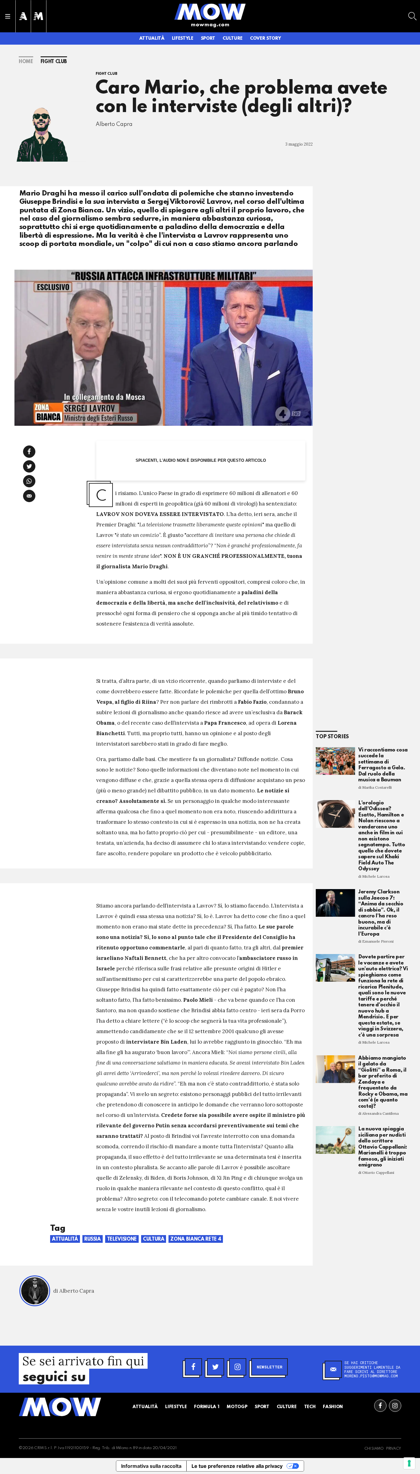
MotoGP (237, 1407)
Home (26, 61)
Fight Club (54, 61)
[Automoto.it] (23, 16)
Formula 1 (206, 1407)
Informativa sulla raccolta (151, 1466)
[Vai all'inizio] (60, 1407)
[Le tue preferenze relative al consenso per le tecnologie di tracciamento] (409, 1463)
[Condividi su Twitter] (29, 466)
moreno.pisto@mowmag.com (371, 1375)
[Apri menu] (7, 16)
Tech (310, 1407)
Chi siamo (374, 1449)
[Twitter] (215, 1366)
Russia (92, 1239)
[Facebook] (193, 1366)
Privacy (393, 1449)
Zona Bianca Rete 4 (195, 1239)
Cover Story (265, 38)
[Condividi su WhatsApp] (29, 481)
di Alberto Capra (73, 1290)
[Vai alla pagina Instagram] (395, 1405)
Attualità (151, 38)
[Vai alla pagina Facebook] (380, 1405)
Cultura (153, 1239)
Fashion (333, 1407)
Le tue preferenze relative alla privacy (237, 1466)
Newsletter (269, 1367)
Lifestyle (182, 38)
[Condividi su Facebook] (29, 451)
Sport (208, 38)
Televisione (122, 1239)
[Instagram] (237, 1366)
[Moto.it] (38, 16)
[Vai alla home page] (210, 11)
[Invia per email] (29, 496)
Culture (233, 38)
